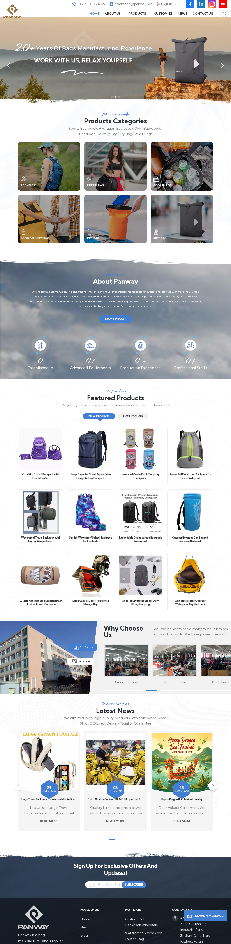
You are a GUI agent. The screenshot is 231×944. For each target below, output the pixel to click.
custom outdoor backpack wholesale (141, 922)
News (182, 14)
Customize (163, 14)
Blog (84, 935)
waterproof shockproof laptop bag (143, 936)
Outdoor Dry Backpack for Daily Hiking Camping (140, 603)
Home (94, 14)
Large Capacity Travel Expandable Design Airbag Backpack (91, 477)
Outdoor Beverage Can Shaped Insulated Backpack (190, 540)
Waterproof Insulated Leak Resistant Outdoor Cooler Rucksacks (41, 603)
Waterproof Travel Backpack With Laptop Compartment (41, 540)
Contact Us (203, 14)
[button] (112, 97)
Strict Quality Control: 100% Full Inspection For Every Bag (115, 799)
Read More (49, 821)
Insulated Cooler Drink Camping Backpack (140, 477)
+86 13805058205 (91, 4)
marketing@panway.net (133, 4)
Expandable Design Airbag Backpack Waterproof (140, 540)
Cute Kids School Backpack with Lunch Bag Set (41, 477)
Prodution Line (126, 682)
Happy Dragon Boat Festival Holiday (182, 799)
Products (137, 14)
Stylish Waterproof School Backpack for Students (90, 540)
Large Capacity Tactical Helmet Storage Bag (90, 603)
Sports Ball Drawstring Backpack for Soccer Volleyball (190, 477)
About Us (113, 14)
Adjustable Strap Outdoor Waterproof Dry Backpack (190, 603)
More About (115, 319)
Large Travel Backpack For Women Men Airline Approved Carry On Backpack (49, 799)
